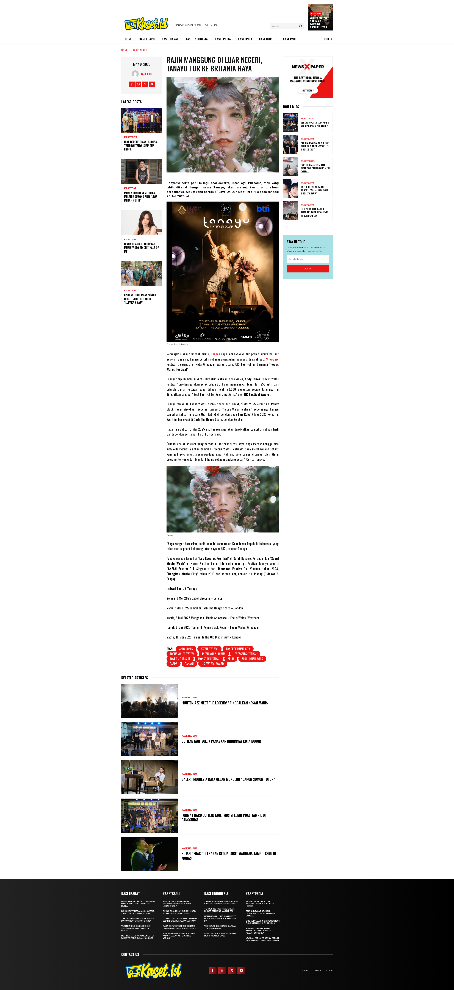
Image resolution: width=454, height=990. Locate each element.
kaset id (146, 74)
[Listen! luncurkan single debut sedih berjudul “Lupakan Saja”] (141, 273)
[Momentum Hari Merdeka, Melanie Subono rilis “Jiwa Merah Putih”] (141, 171)
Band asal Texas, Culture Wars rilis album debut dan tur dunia (138, 903)
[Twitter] (145, 84)
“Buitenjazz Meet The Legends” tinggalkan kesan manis (225, 702)
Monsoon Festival (209, 659)
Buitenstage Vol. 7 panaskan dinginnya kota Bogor (221, 741)
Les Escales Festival (245, 654)
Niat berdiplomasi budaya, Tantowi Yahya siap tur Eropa (141, 145)
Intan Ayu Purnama (213, 654)
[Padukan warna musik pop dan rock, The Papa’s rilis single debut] (290, 144)
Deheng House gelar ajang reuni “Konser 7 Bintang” (315, 124)
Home (124, 50)
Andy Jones (186, 649)
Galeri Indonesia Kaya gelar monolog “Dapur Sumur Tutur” (228, 779)
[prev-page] (285, 227)
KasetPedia (307, 161)
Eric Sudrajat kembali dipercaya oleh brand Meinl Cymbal (316, 168)
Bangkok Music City (238, 649)
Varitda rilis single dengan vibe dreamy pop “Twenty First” (136, 928)
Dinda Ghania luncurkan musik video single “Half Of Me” (141, 248)
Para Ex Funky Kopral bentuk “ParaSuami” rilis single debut (179, 927)
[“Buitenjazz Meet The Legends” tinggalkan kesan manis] (149, 701)
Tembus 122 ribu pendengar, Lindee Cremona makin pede (219, 910)
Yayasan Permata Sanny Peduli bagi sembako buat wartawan (262, 939)
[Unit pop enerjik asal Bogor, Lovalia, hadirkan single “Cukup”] (290, 188)
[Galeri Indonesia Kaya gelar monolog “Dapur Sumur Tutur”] (149, 777)
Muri (231, 659)
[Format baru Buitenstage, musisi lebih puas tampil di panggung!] (149, 816)
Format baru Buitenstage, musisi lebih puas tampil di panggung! (224, 817)
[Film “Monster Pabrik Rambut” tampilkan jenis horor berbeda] (290, 210)
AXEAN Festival (209, 649)
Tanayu (215, 354)
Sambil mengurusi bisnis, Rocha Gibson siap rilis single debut (221, 902)
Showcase (272, 359)
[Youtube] (152, 84)
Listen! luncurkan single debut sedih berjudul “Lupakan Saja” (140, 299)
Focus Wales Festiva (182, 654)
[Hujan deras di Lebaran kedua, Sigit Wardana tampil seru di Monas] (149, 854)
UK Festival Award (213, 664)
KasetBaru (131, 188)
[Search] (300, 26)
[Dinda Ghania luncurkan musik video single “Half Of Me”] (141, 222)
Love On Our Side (180, 659)
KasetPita (316, 13)
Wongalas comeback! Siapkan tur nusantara (220, 927)
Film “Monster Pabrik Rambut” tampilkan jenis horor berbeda (314, 212)
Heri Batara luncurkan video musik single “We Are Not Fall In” (220, 918)
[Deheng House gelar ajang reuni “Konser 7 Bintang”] (290, 122)
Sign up (307, 268)
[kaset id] (136, 73)
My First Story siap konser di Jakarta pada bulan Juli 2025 (137, 937)
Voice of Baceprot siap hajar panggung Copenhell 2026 (319, 22)
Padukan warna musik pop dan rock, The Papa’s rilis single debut (315, 146)
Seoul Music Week (252, 659)
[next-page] (291, 227)
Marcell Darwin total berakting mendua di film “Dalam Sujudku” (259, 930)
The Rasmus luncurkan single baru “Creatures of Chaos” (137, 920)
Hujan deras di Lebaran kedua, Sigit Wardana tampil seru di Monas (229, 856)
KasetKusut (140, 50)
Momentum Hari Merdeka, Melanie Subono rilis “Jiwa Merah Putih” (140, 196)
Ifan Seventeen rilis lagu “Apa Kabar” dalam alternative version (179, 935)
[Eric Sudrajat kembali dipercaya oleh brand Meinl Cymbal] (290, 166)
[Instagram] (138, 84)
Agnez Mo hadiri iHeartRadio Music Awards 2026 (220, 934)
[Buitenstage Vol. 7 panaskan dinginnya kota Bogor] (149, 739)
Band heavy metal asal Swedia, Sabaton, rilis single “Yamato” (137, 912)
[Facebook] (132, 84)
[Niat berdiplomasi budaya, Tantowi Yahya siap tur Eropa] (141, 120)
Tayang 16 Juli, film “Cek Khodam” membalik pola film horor (261, 903)
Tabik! (173, 664)
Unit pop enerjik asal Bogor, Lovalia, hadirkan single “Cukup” (314, 190)
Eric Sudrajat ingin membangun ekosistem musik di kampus (263, 922)
